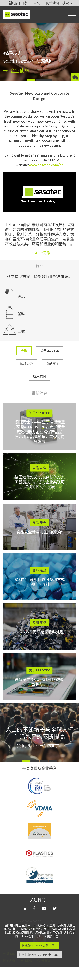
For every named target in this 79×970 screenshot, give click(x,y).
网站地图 (52, 3)
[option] (39, 52)
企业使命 (19, 70)
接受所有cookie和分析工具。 (39, 945)
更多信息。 (54, 936)
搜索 (66, 3)
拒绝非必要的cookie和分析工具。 (39, 954)
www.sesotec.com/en (46, 165)
